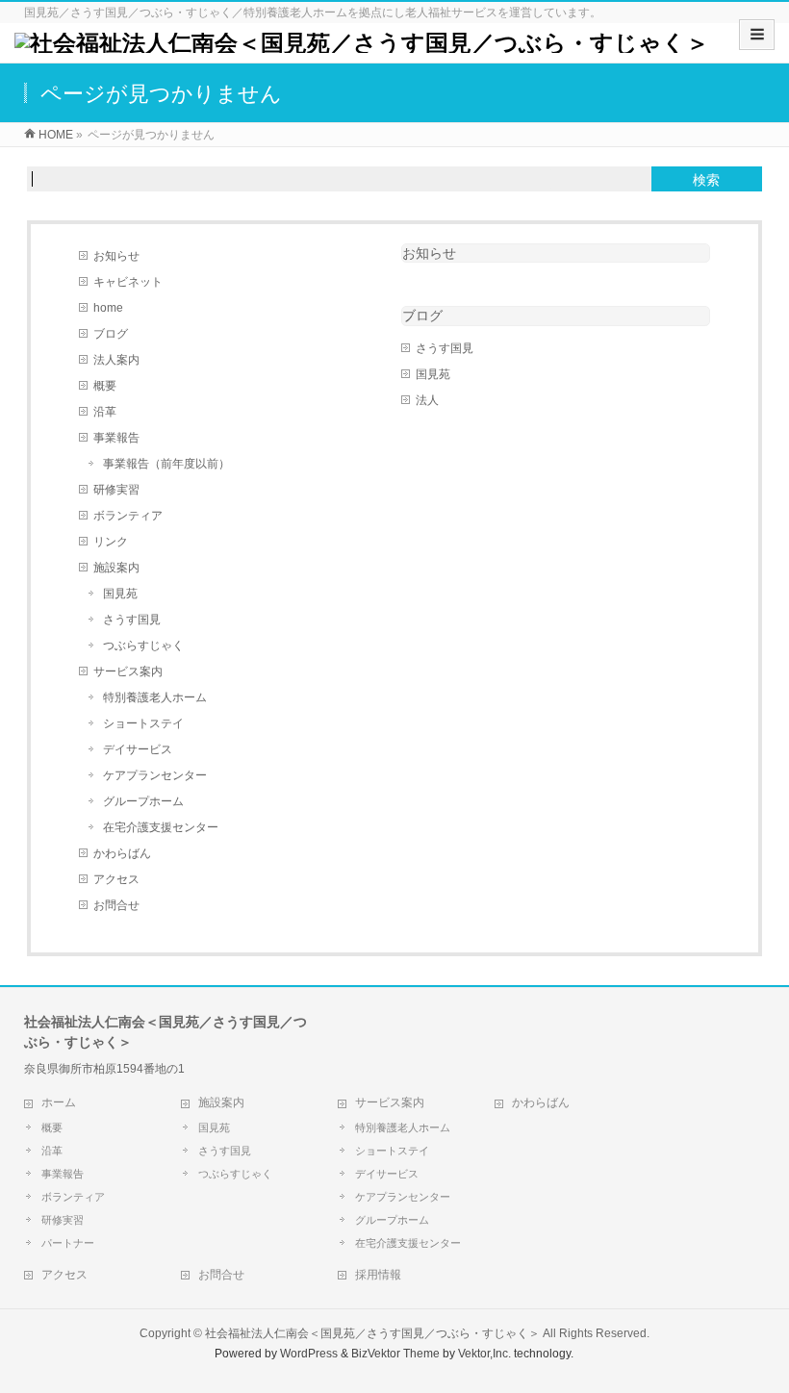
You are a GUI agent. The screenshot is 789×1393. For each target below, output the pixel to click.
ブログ (110, 334)
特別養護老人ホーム (155, 697)
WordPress (309, 1353)
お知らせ (116, 256)
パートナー (67, 1243)
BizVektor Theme (395, 1353)
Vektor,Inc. (484, 1353)
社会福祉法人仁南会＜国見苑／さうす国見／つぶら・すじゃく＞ (372, 1333)
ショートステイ (143, 723)
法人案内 (116, 360)
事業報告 (116, 437)
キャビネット (128, 282)
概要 (104, 386)
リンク (110, 541)
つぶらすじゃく (143, 645)
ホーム (58, 1102)
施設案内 (116, 567)
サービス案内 (128, 671)
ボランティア (128, 515)
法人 (427, 400)
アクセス (116, 879)
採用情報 (378, 1274)
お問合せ (116, 905)
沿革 (104, 411)
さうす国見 (132, 619)
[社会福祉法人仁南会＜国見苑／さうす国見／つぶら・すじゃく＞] (361, 43)
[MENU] (757, 34)
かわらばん (122, 853)
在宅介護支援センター (160, 827)
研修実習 (116, 489)
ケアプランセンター (155, 775)
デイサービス (137, 749)
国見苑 (120, 593)
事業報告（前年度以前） (166, 463)
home (108, 308)
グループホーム (143, 801)
